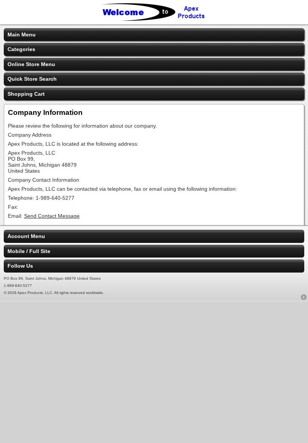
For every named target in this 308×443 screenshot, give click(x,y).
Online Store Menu (31, 64)
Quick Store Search (32, 79)
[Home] (154, 20)
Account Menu (26, 236)
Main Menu (22, 35)
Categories (21, 49)
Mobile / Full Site (29, 251)
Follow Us (20, 266)
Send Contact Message (52, 216)
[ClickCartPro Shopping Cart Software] (303, 298)
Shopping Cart (26, 94)
